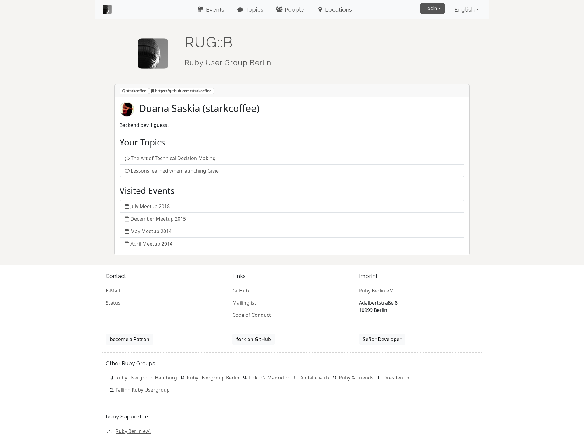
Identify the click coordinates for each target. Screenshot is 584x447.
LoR (253, 377)
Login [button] (430, 8)
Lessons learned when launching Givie (175, 170)
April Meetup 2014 (151, 243)
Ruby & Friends (356, 377)
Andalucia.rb (314, 377)
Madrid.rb (278, 377)
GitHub (240, 290)
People (293, 9)
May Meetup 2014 (151, 231)
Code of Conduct (251, 315)
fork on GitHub (253, 339)
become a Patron (129, 339)
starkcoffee (136, 90)
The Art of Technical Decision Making (173, 158)
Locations (338, 9)
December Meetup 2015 (158, 218)
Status (113, 302)
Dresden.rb (396, 377)
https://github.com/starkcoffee (183, 90)
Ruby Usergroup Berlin (213, 377)
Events (214, 9)
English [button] (464, 9)
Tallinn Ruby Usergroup (143, 389)
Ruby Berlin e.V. (376, 290)
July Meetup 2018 (150, 206)
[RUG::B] (153, 50)
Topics (253, 9)
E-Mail (113, 290)
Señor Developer (382, 339)
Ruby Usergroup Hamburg (146, 377)
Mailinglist (244, 302)
